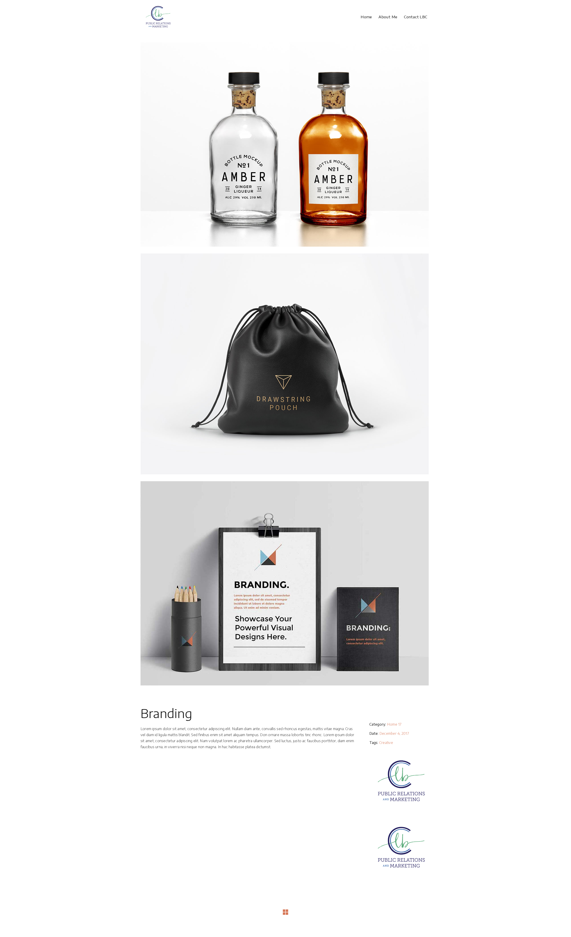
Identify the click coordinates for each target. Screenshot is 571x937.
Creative (386, 742)
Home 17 (394, 724)
